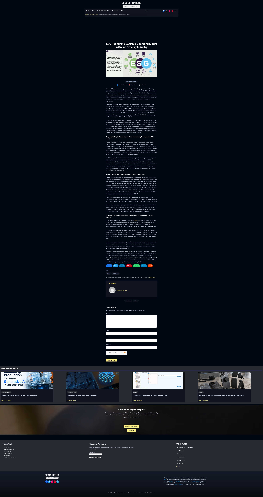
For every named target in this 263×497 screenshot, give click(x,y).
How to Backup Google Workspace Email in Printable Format (150, 395)
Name (108, 330)
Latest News (7, 453)
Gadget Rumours (128, 492)
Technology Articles (93, 14)
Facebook (109, 265)
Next (135, 300)
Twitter (115, 265)
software (178, 481)
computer (171, 481)
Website (108, 344)
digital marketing (196, 481)
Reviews (6, 455)
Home (86, 14)
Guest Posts (116, 273)
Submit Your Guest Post (131, 426)
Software (135, 392)
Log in (175, 10)
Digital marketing (8, 449)
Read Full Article (6, 401)
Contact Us (132, 430)
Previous (129, 300)
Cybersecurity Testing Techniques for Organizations (82, 395)
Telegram (144, 265)
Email (108, 337)
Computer (6, 447)
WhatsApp (136, 265)
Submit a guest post (178, 484)
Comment (109, 314)
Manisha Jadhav (122, 85)
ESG (109, 273)
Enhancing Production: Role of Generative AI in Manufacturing (19, 395)
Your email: (92, 452)
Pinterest (129, 265)
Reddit (150, 265)
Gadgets (201, 392)
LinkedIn (122, 265)
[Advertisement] (131, 28)
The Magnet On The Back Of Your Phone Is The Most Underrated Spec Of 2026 (221, 395)
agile (135, 220)
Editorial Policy (152, 277)
